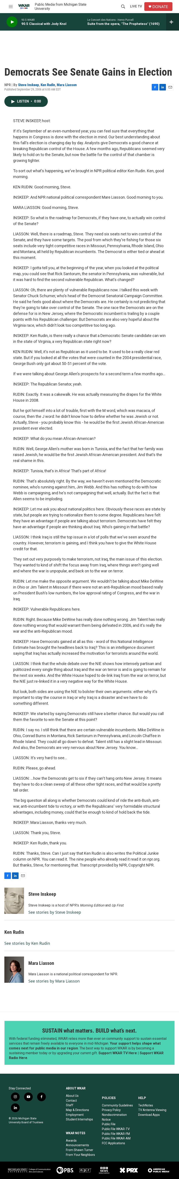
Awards (71, 1140)
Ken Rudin (48, 85)
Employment (75, 1114)
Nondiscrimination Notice (114, 1117)
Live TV (136, 6)
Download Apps (149, 1114)
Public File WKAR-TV (116, 1129)
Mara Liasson (67, 85)
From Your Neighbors (80, 1154)
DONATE (160, 6)
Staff (69, 1105)
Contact (71, 1100)
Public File (108, 1124)
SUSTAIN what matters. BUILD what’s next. (89, 1030)
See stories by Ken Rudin (27, 943)
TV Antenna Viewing (152, 1110)
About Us (72, 1095)
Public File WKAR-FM (116, 1134)
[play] (12, 21)
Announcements (77, 1145)
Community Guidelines (117, 1105)
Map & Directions (77, 1110)
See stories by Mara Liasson (54, 981)
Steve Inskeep (28, 85)
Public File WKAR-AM (116, 1138)
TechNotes (145, 1105)
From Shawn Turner (79, 1150)
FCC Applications (113, 1143)
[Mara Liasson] (14, 970)
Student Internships (79, 1119)
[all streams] (172, 22)
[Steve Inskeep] (14, 901)
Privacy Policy (111, 1110)
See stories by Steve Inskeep (54, 912)
